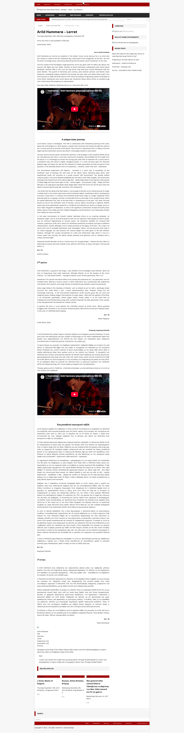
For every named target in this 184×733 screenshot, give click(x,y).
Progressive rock (43, 641)
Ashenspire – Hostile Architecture (124, 63)
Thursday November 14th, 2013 (48, 688)
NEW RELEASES (75, 15)
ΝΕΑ (87, 699)
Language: (79, 4)
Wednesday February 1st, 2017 (97, 696)
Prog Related (77, 690)
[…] (38, 694)
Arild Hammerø (42, 631)
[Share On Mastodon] (38, 627)
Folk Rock (40, 636)
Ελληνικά (66, 41)
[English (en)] (117, 31)
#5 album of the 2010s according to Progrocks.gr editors (79, 77)
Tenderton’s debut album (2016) (84, 79)
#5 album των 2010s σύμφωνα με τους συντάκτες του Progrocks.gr (66, 359)
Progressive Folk (51, 690)
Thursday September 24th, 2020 (48, 36)
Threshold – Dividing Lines (121, 67)
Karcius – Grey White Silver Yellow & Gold (127, 70)
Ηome (38, 4)
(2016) (101, 359)
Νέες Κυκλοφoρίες (66, 36)
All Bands (40, 690)
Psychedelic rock (43, 643)
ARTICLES (62, 15)
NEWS (39, 15)
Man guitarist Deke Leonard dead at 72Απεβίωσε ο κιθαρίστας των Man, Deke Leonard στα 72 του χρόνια (97, 686)
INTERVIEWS (49, 15)
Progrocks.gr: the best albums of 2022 (125, 60)
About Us (47, 4)
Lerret (39, 639)
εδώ (84, 573)
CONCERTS (89, 15)
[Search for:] (136, 19)
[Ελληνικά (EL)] (128, 31)
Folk (38, 634)
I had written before (54, 275)
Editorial (57, 4)
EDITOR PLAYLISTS (106, 15)
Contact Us (68, 4)
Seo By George (68, 728)
